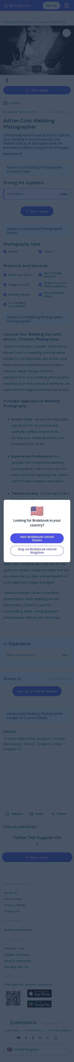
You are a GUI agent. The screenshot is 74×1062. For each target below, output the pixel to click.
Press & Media (14, 905)
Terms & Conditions (59, 1030)
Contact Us (12, 911)
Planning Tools (14, 948)
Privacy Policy (33, 1030)
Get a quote (39, 90)
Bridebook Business (18, 930)
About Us (10, 893)
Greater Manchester (22, 112)
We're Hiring (13, 899)
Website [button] (17, 814)
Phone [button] (61, 814)
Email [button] (39, 814)
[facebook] (37, 844)
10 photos (15, 103)
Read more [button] (11, 154)
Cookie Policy (11, 1030)
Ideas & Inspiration (17, 961)
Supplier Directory (17, 954)
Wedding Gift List (16, 967)
